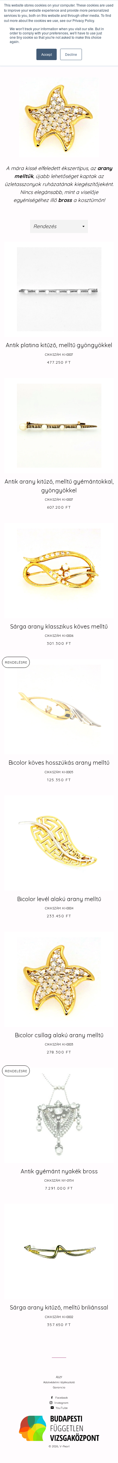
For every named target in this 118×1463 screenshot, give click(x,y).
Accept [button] (46, 54)
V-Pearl (65, 1446)
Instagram (61, 1403)
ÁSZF (59, 1377)
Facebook (61, 1397)
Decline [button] (71, 54)
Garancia (59, 1387)
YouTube (61, 1408)
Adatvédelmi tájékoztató (59, 1382)
